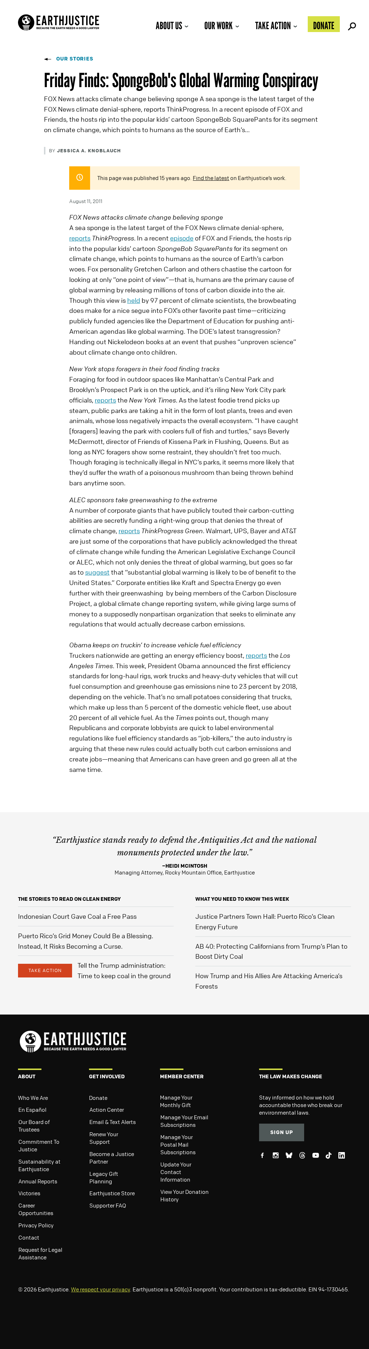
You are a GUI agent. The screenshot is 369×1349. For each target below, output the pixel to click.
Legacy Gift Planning (103, 1177)
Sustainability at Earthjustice (39, 1165)
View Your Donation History (184, 1195)
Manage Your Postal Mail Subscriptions (178, 1144)
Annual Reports (37, 1181)
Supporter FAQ (107, 1205)
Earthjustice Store (112, 1193)
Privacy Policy (36, 1225)
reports (79, 238)
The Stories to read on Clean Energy (69, 898)
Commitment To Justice (38, 1145)
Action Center (106, 1109)
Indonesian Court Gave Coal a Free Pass (77, 916)
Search (351, 24)
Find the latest (211, 177)
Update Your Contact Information (175, 1172)
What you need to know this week (242, 898)
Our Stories (74, 58)
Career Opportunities (35, 1209)
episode (182, 238)
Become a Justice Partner (111, 1157)
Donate (323, 25)
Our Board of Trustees (34, 1125)
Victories (29, 1193)
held (133, 300)
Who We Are (33, 1097)
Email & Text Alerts (112, 1121)
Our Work (218, 25)
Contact (28, 1237)
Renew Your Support (103, 1137)
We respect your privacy (100, 1289)
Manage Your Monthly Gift (176, 1101)
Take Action (273, 25)
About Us (169, 25)
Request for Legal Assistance (40, 1253)
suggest (97, 572)
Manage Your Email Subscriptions (184, 1121)
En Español (32, 1109)
